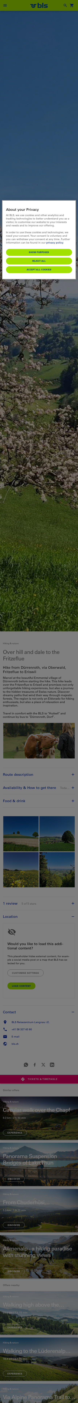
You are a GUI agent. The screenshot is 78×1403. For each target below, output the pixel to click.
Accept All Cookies (39, 269)
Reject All (39, 260)
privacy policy (54, 242)
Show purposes (39, 252)
